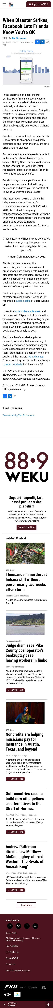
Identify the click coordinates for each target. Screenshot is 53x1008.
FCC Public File (12, 946)
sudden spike (23, 300)
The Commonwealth (13, 641)
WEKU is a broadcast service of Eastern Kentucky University (23, 939)
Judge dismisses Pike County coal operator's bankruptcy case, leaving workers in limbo (26, 653)
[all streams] (49, 1004)
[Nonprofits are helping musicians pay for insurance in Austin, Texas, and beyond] (25, 713)
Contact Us (10, 964)
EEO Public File (12, 952)
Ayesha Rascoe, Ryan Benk (16, 873)
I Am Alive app (36, 356)
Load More (26, 905)
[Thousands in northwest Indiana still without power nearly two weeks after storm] (25, 553)
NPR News (10, 570)
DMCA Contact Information (18, 970)
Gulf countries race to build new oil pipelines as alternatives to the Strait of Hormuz (25, 801)
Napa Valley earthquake (27, 311)
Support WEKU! (40, 4)
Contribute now (26, 527)
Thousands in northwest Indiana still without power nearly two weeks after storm (26, 582)
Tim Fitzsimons (19, 38)
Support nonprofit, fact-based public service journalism (26, 502)
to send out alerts (12, 364)
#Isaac (7, 238)
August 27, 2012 (36, 256)
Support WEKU (12, 958)
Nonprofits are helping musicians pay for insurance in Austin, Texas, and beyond (25, 742)
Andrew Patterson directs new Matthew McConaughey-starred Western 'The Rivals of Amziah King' (25, 856)
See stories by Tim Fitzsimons (18, 415)
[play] (4, 1004)
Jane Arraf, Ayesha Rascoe (16, 815)
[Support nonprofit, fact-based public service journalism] (26, 467)
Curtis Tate (10, 667)
